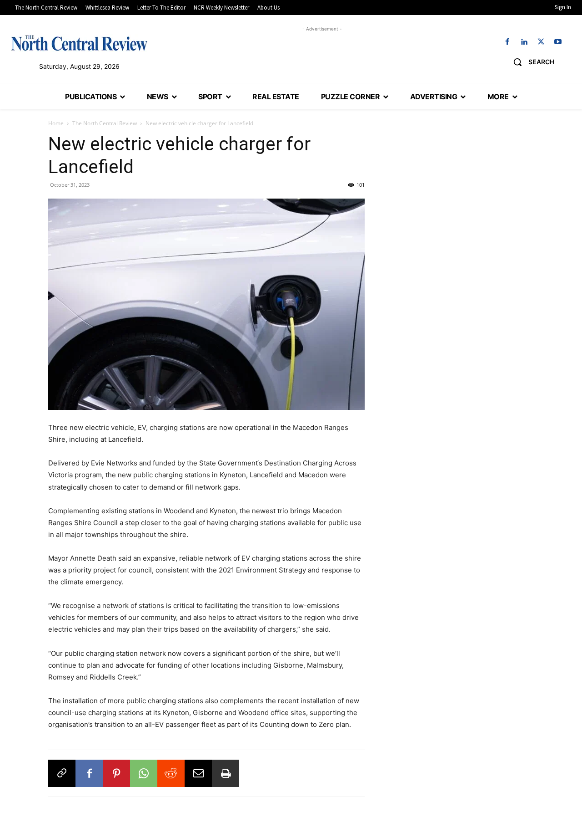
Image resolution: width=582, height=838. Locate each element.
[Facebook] (507, 42)
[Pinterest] (116, 773)
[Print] (225, 773)
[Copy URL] (61, 773)
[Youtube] (558, 42)
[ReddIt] (171, 773)
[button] (530, 62)
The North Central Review (104, 123)
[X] (541, 42)
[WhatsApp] (143, 773)
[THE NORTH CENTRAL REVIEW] (79, 43)
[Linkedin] (524, 42)
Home (56, 123)
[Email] (198, 773)
